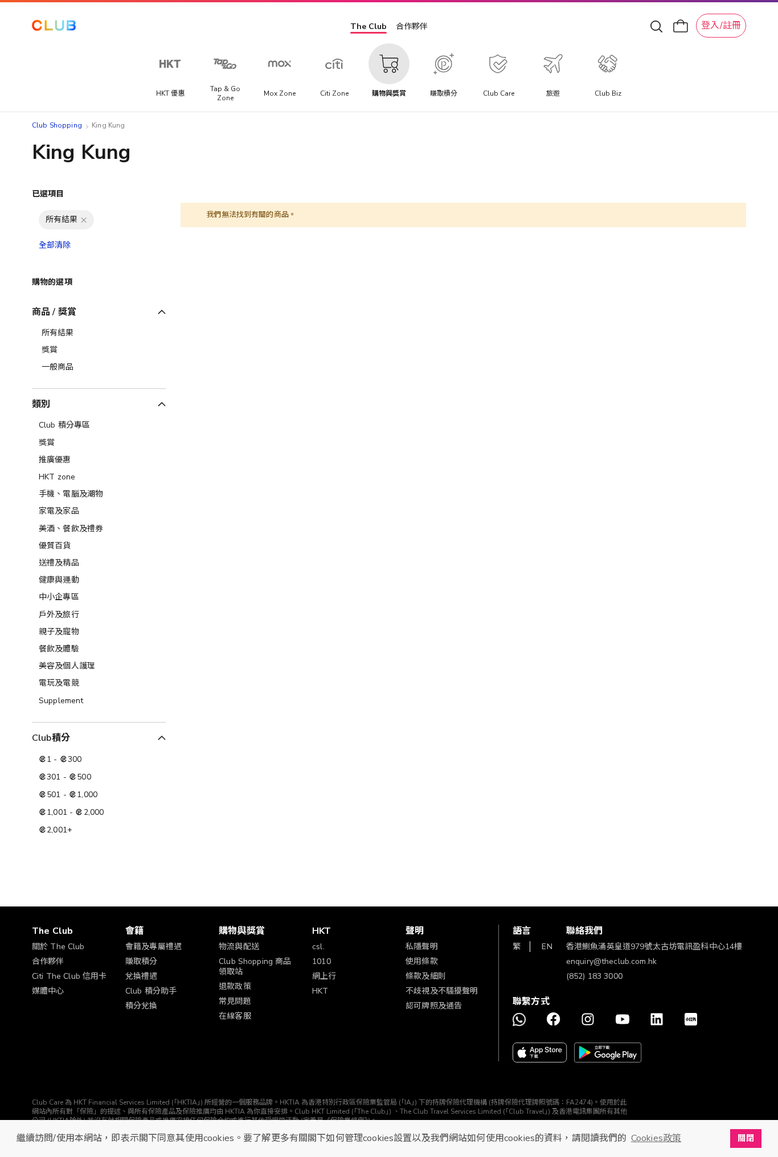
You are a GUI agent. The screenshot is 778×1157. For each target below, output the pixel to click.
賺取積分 (141, 961)
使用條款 (422, 961)
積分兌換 (141, 1005)
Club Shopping (57, 125)
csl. (318, 946)
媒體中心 (48, 991)
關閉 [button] (746, 1138)
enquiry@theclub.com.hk (611, 961)
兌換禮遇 (141, 976)
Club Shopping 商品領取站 (255, 966)
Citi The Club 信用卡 (69, 976)
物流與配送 (239, 946)
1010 (321, 961)
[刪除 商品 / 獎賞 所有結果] (83, 219)
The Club (368, 26)
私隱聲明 (422, 946)
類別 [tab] (41, 404)
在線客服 (235, 1016)
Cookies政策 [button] (656, 1138)
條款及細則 (426, 976)
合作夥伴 (412, 26)
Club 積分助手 (151, 991)
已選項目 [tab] (48, 193)
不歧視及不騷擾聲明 (442, 991)
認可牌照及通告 (434, 1005)
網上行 (324, 976)
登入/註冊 (721, 25)
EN (547, 946)
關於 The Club (58, 946)
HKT (320, 991)
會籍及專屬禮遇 (153, 946)
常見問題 (235, 1001)
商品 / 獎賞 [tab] (54, 312)
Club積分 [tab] (51, 738)
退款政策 (235, 986)
